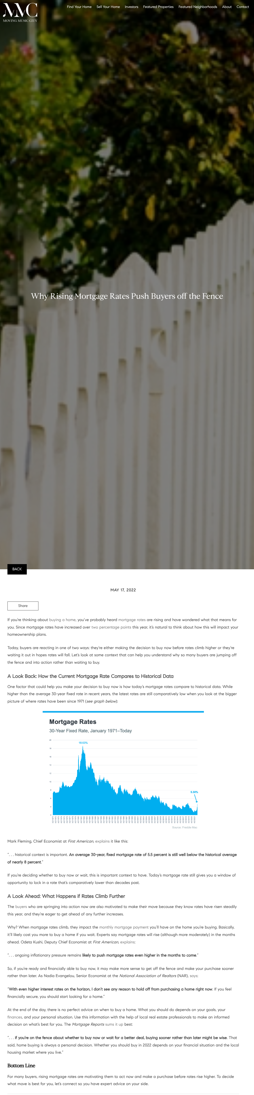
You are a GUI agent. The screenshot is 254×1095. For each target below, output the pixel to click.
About (227, 6)
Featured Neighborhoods (198, 6)
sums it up (114, 1024)
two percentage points (111, 627)
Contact (243, 6)
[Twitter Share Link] (23, 619)
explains (102, 841)
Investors (131, 6)
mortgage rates (132, 620)
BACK (17, 569)
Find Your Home (79, 6)
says (193, 976)
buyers (21, 906)
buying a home (62, 620)
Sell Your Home (108, 6)
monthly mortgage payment (124, 927)
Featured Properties (158, 6)
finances (14, 1017)
